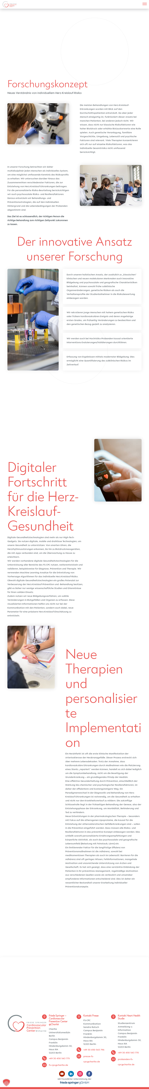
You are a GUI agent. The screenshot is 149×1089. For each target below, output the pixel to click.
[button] (6, 1082)
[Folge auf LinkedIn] (71, 1074)
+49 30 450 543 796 (93, 1050)
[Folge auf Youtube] (62, 1074)
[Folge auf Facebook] (89, 1074)
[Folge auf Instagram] (80, 1074)
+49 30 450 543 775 (59, 1058)
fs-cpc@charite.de (59, 1065)
